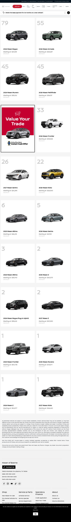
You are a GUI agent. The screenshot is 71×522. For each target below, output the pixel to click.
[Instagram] (8, 483)
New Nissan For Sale (8, 496)
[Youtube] (12, 483)
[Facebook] (4, 483)
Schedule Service (24, 496)
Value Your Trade (41, 500)
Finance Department (42, 503)
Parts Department (24, 504)
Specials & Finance (40, 493)
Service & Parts (25, 492)
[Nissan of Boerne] (7, 6)
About (55, 492)
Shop (4, 492)
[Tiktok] (15, 483)
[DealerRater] (19, 483)
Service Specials (24, 498)
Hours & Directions (58, 501)
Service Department (25, 501)
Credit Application (41, 498)
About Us (55, 496)
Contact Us (10, 467)
